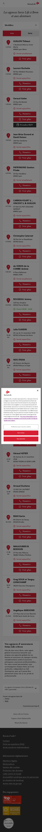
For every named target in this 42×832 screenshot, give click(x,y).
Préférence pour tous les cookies (21, 427)
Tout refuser (21, 433)
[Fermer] (37, 390)
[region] (21, 416)
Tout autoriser (21, 439)
